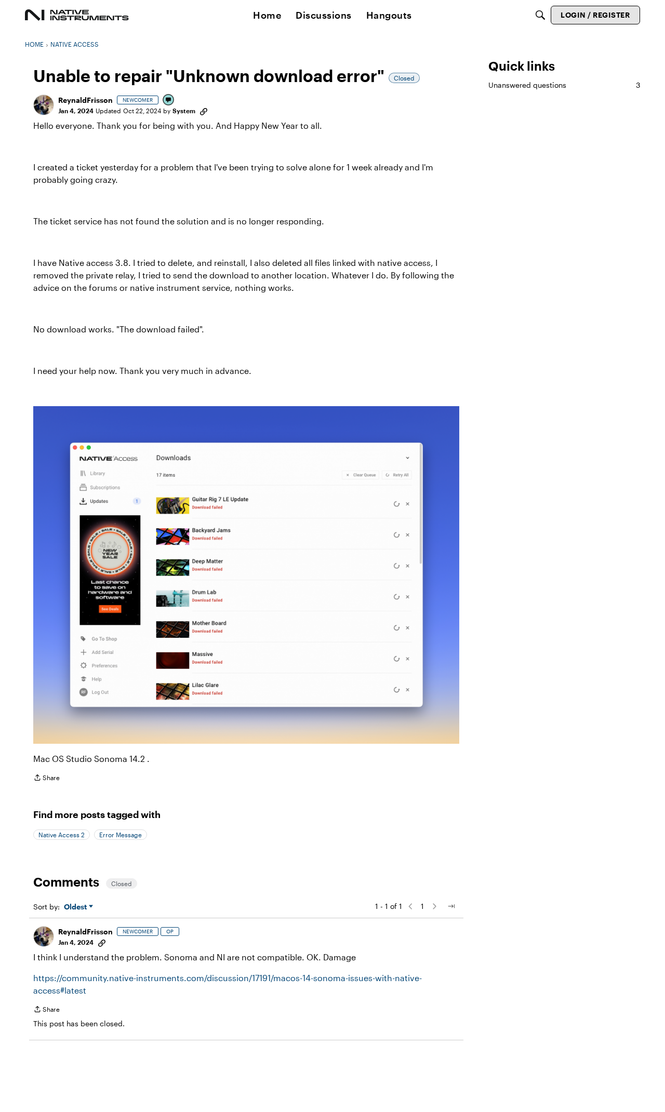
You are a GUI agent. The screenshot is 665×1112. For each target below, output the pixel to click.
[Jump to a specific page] (451, 906)
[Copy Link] (203, 110)
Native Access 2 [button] (61, 834)
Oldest (76, 907)
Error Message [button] (120, 834)
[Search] (540, 15)
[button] (43, 105)
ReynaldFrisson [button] (85, 100)
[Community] (77, 15)
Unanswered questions (564, 85)
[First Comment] (169, 100)
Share (46, 779)
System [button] (183, 110)
